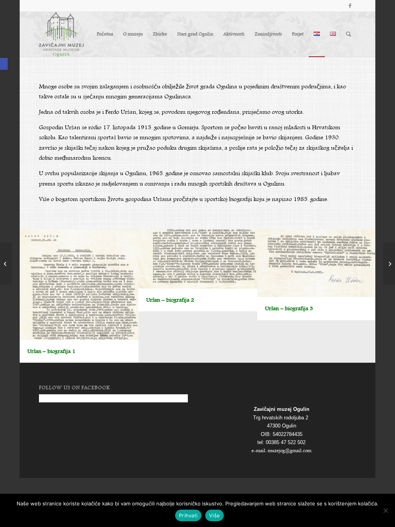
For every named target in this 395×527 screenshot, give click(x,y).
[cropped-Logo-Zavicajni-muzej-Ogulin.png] (61, 34)
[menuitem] (105, 34)
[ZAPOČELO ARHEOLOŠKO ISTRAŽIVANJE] (6, 263)
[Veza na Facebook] (350, 6)
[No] (385, 510)
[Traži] (348, 34)
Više (214, 515)
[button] (4, 64)
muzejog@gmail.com (289, 450)
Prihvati (188, 515)
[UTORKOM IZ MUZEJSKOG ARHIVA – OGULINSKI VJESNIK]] (389, 263)
